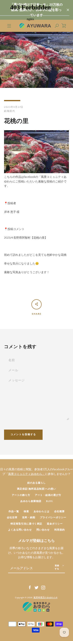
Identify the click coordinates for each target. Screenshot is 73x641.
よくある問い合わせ (20, 530)
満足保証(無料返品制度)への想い (36, 489)
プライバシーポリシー (53, 517)
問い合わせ (43, 530)
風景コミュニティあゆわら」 (26, 474)
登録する (57, 567)
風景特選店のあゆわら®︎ (45, 597)
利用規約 (59, 530)
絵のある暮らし (36, 483)
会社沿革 (12, 517)
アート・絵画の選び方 (48, 495)
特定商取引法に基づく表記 (26, 523)
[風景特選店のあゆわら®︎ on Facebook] (30, 587)
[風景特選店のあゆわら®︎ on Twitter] (36, 587)
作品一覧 (14, 511)
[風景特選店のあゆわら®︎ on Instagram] (43, 587)
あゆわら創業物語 (30, 501)
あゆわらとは (41, 511)
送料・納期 (28, 517)
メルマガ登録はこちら (36, 541)
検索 (26, 511)
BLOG (49, 501)
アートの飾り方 (21, 495)
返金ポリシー (55, 523)
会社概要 (59, 511)
